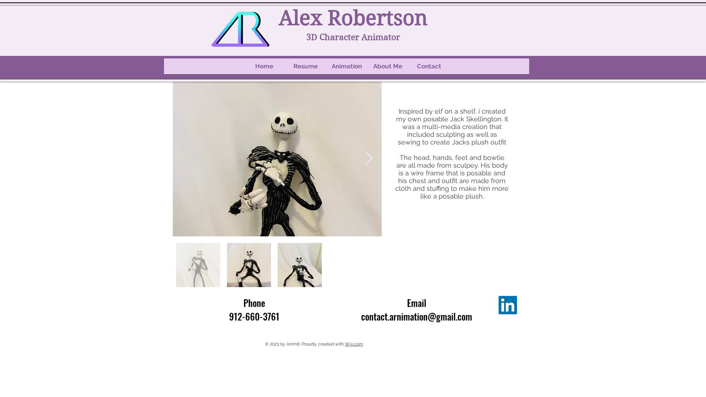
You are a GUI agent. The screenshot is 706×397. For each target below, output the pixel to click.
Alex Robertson (353, 18)
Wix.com (354, 344)
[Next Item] (369, 159)
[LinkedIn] (508, 305)
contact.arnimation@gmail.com (416, 316)
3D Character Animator (353, 37)
